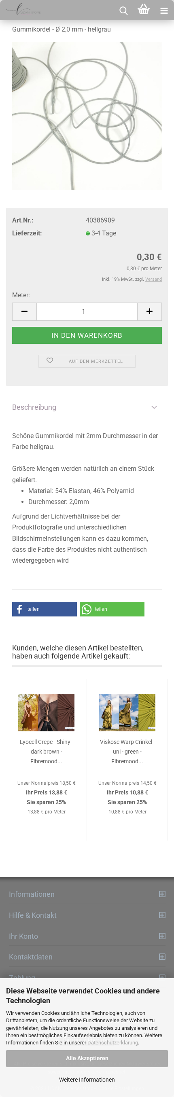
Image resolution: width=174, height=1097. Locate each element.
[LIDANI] (20, 10)
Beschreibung (34, 407)
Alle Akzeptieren (87, 1058)
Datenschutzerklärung (112, 1043)
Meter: (21, 295)
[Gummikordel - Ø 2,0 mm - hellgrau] (87, 116)
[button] (44, 609)
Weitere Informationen (87, 1079)
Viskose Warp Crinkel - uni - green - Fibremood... (127, 752)
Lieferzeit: (27, 233)
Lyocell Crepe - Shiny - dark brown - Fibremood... (46, 752)
